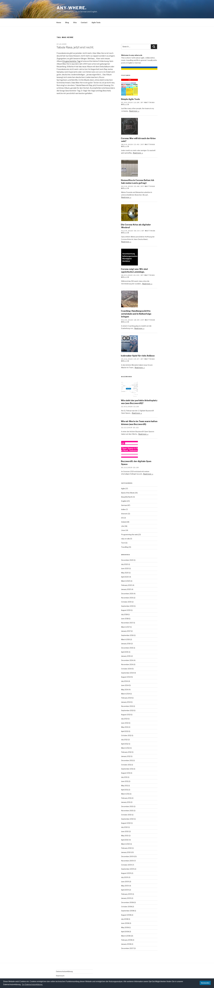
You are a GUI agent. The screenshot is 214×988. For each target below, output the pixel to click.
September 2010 (127, 819)
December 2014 (127, 660)
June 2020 (125, 568)
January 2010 (126, 852)
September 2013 (127, 710)
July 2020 (124, 564)
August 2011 (125, 773)
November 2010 (127, 811)
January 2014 (126, 702)
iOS (122, 518)
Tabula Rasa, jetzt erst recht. (75, 47)
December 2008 (127, 902)
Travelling (124, 547)
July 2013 (124, 719)
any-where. (72, 7)
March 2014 (125, 694)
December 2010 (127, 806)
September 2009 (127, 869)
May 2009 (125, 886)
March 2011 (125, 794)
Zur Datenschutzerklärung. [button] (32, 984)
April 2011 (124, 790)
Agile (123, 488)
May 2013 (124, 727)
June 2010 (125, 831)
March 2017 (125, 627)
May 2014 (124, 690)
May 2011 (124, 786)
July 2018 (124, 614)
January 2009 (126, 898)
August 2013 (126, 715)
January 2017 (126, 631)
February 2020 (126, 585)
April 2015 (124, 652)
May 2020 (125, 573)
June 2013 (124, 723)
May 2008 (125, 927)
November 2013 (127, 706)
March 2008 (125, 936)
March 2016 (125, 639)
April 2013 (124, 731)
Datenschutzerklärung (64, 971)
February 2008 (126, 940)
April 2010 (125, 840)
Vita (75, 22)
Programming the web (129, 534)
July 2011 (124, 777)
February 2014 (126, 698)
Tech (123, 543)
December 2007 (127, 948)
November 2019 (127, 598)
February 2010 (126, 848)
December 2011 (127, 760)
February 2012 (126, 752)
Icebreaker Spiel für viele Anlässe (138, 356)
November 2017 (127, 623)
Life (122, 526)
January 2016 (126, 644)
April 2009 (125, 890)
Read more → (134, 111)
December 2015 (127, 648)
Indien (123, 509)
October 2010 (126, 815)
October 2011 (126, 765)
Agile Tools (96, 22)
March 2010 (125, 844)
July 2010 (124, 827)
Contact (84, 22)
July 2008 (124, 919)
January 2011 (125, 802)
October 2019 (126, 602)
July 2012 (124, 740)
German (124, 505)
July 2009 (124, 877)
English (124, 501)
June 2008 (125, 923)
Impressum (60, 976)
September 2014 (127, 673)
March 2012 (125, 748)
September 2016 (127, 635)
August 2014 (126, 677)
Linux (123, 530)
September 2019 (127, 606)
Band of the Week (128, 493)
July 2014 (124, 681)
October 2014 (126, 669)
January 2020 (126, 589)
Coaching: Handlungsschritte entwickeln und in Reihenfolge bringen (136, 314)
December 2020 (127, 560)
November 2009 (127, 861)
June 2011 (124, 781)
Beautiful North (127, 497)
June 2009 (125, 882)
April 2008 (125, 932)
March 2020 (125, 581)
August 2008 (126, 915)
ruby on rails (125, 539)
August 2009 (126, 873)
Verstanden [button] (205, 983)
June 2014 (125, 685)
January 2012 (126, 756)
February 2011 (126, 798)
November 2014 (127, 664)
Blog (67, 22)
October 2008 (126, 907)
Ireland (123, 522)
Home (58, 22)
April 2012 (124, 744)
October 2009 (126, 865)
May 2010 (124, 836)
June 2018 (125, 619)
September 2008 (127, 911)
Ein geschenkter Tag (71, 61)
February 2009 (126, 894)
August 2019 (126, 610)
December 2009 (127, 856)
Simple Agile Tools (130, 99)
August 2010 (126, 823)
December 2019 (127, 594)
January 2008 (126, 944)
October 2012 (126, 735)
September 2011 (127, 769)
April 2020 (125, 577)
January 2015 (126, 656)
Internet (124, 514)
